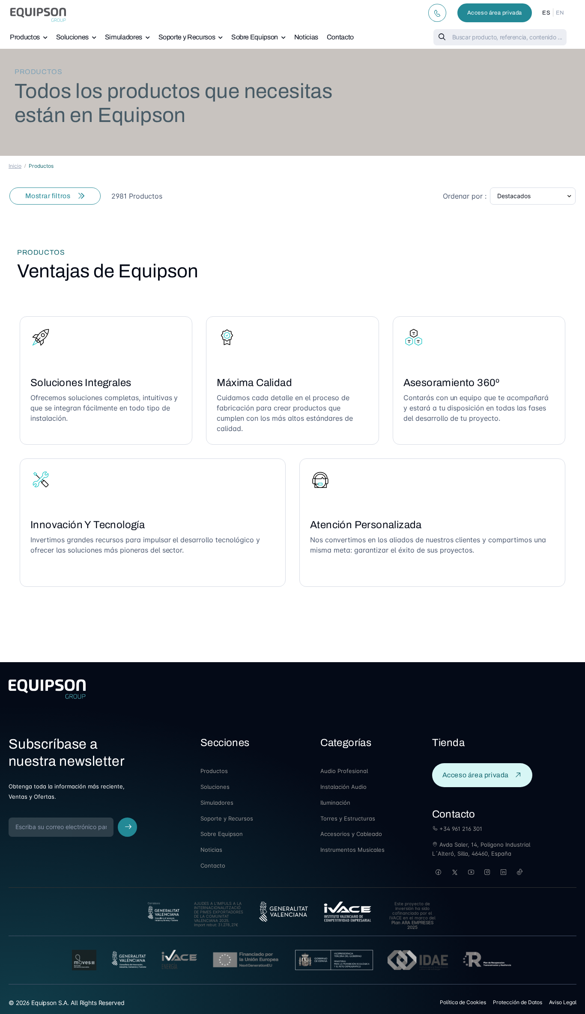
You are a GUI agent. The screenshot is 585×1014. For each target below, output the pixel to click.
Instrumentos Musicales (352, 849)
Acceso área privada (494, 13)
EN (560, 13)
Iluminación (335, 802)
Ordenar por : (465, 196)
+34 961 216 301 (460, 828)
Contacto (340, 37)
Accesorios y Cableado (351, 833)
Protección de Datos (517, 1002)
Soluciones (72, 37)
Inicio (15, 166)
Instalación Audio (343, 786)
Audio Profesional (344, 770)
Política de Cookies (463, 1002)
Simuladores (123, 37)
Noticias (306, 37)
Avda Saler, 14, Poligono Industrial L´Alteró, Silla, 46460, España (481, 849)
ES (546, 13)
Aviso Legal (562, 1002)
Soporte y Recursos (186, 37)
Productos (25, 37)
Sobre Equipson (254, 37)
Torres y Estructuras (347, 818)
